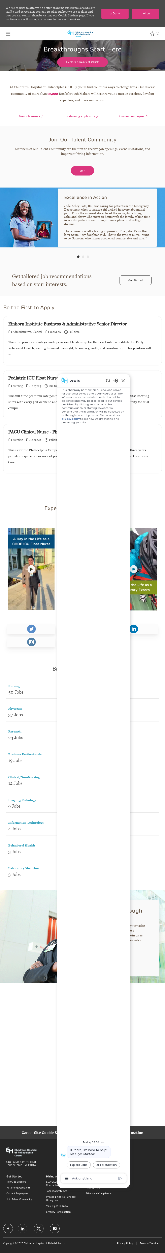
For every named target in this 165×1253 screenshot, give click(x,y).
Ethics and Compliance (98, 1193)
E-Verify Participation (58, 1211)
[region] (93, 779)
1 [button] (78, 256)
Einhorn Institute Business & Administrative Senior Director (67, 323)
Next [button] (153, 219)
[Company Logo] (82, 33)
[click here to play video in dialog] (31, 569)
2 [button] (83, 256)
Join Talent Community (19, 1199)
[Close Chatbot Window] (123, 380)
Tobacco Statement (57, 1190)
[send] (120, 1178)
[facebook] (8, 1228)
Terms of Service (149, 1243)
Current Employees (17, 1193)
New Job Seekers (16, 1181)
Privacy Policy (125, 1243)
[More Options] (66, 1178)
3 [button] (88, 256)
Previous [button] (11, 219)
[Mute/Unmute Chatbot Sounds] (116, 380)
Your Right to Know (57, 1206)
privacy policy (71, 419)
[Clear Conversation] (108, 380)
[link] (31, 629)
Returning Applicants (18, 1187)
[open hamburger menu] (8, 33)
